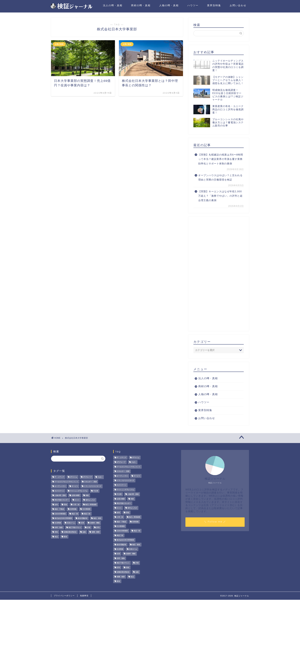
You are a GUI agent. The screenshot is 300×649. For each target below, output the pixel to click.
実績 (65, 504)
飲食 (65, 537)
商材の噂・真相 (141, 5)
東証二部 (87, 514)
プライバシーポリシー (64, 596)
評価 (88, 527)
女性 (56, 504)
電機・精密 (95, 532)
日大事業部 (86, 509)
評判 (97, 527)
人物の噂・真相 (169, 5)
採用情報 (73, 509)
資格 (56, 532)
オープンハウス (60, 486)
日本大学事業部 (60, 514)
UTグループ (87, 477)
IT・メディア (59, 477)
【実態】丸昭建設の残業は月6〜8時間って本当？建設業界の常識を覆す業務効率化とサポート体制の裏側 (220, 159)
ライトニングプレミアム (78, 491)
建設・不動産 (59, 509)
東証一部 (75, 514)
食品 (56, 537)
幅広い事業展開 (90, 504)
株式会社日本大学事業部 (63, 518)
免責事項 (84, 596)
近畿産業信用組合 (70, 532)
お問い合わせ (238, 5)
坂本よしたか (90, 500)
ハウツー (192, 5)
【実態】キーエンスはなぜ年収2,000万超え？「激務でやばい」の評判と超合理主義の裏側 (220, 196)
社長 (82, 523)
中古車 (95, 491)
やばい (100, 477)
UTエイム (73, 477)
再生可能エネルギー (62, 500)
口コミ (77, 500)
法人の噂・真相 (112, 5)
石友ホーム (71, 523)
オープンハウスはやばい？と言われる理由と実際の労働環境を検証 (220, 177)
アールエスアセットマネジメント (66, 482)
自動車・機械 (94, 523)
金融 (84, 532)
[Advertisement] (218, 274)
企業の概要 (76, 495)
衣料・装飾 (58, 527)
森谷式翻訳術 (82, 518)
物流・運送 (97, 518)
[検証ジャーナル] (71, 8)
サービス (75, 486)
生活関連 (58, 523)
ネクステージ (59, 491)
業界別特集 (214, 5)
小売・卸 (76, 504)
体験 (87, 495)
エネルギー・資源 (90, 482)
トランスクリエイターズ (92, 486)
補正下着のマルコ (75, 527)
